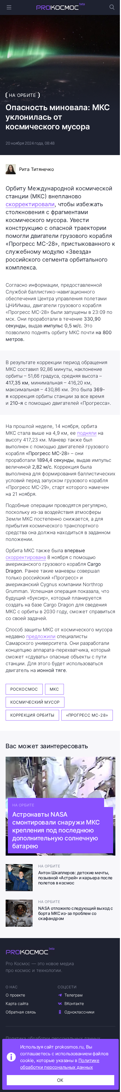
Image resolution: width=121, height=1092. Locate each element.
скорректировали (30, 204)
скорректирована (26, 557)
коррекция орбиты (32, 715)
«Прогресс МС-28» (87, 715)
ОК (60, 1080)
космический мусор (35, 702)
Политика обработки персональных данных (53, 1038)
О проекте (15, 995)
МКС (54, 689)
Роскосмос (24, 689)
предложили (40, 636)
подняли (87, 433)
